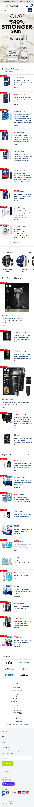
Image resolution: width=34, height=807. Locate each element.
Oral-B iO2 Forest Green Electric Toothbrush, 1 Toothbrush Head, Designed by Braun (23, 83)
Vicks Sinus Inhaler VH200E (22, 575)
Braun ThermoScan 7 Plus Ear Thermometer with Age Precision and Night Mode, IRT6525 (22, 624)
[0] (31, 6)
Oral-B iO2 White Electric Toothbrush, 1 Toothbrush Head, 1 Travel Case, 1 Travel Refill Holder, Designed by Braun (23, 157)
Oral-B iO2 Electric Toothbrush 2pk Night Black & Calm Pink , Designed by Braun (22, 196)
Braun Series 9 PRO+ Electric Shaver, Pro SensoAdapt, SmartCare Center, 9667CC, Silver (22, 338)
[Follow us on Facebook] (3, 780)
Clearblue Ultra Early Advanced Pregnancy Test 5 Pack (23, 530)
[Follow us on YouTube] (9, 780)
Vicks (15, 504)
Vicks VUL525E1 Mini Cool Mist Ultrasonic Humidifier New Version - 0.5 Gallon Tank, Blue (22, 546)
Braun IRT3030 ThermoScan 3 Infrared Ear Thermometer (22, 515)
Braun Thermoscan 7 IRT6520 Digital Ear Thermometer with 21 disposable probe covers (22, 465)
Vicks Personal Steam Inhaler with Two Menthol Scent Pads (22, 562)
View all (30, 69)
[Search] (30, 10)
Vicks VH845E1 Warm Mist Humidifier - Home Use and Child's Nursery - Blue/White (22, 499)
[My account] (27, 6)
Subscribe (7, 763)
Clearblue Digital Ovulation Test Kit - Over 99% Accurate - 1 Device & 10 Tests (23, 642)
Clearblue (17, 487)
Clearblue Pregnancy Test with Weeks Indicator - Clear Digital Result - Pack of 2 (22, 482)
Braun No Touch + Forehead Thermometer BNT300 (21, 607)
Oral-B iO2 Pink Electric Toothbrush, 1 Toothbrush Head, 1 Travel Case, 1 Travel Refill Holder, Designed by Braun (23, 138)
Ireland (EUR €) (6, 771)
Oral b (16, 87)
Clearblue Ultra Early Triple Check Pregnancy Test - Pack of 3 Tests (23, 591)
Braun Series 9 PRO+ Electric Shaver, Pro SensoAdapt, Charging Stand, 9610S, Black (22, 356)
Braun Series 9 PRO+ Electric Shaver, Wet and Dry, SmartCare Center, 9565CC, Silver (16, 403)
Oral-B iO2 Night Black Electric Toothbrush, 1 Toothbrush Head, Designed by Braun (23, 99)
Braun (3, 325)
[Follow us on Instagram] (6, 780)
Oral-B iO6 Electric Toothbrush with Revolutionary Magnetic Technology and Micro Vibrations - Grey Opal (22, 214)
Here (20, 712)
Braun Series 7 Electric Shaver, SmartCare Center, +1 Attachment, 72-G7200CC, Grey (23, 440)
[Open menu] (2, 5)
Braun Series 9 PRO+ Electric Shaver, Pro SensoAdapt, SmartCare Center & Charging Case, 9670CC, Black (16, 321)
